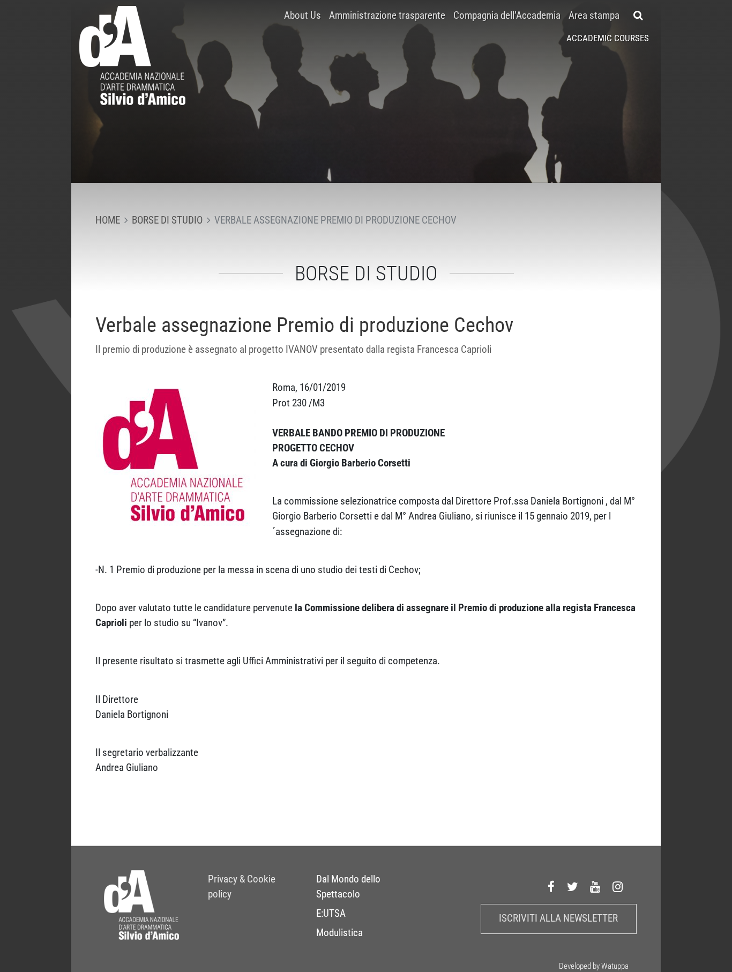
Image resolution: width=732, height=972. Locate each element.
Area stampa (594, 15)
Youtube (595, 887)
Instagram (618, 887)
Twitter (573, 887)
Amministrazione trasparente (387, 15)
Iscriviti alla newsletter (558, 918)
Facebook (551, 887)
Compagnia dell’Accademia (507, 15)
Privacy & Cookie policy (241, 886)
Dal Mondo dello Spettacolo (348, 886)
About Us (302, 15)
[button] (638, 15)
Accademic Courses (607, 38)
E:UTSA (331, 913)
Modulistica (339, 933)
